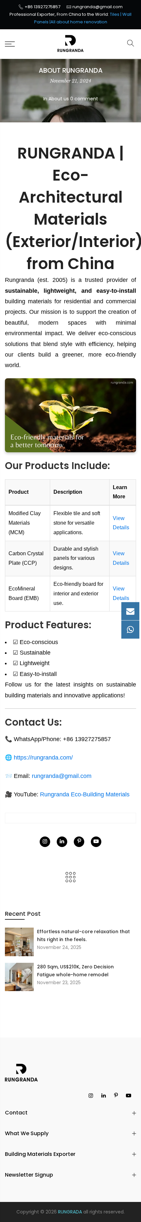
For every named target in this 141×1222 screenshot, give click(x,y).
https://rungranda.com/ (43, 757)
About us (59, 98)
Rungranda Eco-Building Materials (85, 794)
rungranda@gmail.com (97, 7)
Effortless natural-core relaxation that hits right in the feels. (83, 935)
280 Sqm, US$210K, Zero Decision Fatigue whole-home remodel (75, 970)
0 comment (84, 98)
